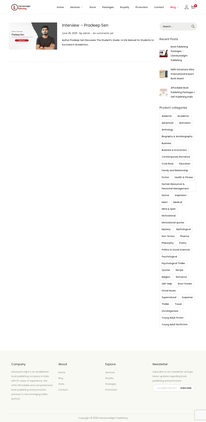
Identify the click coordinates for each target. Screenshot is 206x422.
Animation (185, 123)
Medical (177, 202)
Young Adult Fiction (172, 317)
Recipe (179, 270)
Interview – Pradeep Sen (85, 25)
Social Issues (169, 290)
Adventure (167, 123)
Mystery (166, 229)
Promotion (111, 389)
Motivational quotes (173, 222)
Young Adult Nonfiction (175, 324)
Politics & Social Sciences (176, 249)
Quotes (166, 270)
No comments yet (103, 33)
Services (110, 372)
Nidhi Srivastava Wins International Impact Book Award (182, 74)
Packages (110, 384)
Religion (166, 277)
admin (86, 33)
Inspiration (181, 195)
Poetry (183, 243)
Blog (60, 378)
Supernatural (169, 297)
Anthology (167, 129)
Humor (165, 195)
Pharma (184, 236)
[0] (193, 7)
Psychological (169, 256)
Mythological (183, 229)
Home (61, 372)
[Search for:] (178, 26)
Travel (178, 304)
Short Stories (185, 283)
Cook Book (167, 163)
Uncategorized (170, 311)
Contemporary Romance (176, 156)
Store (61, 384)
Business (166, 143)
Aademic (167, 116)
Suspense (187, 297)
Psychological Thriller (173, 263)
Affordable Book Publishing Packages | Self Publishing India (183, 92)
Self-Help (167, 283)
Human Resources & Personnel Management (175, 186)
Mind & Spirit (169, 209)
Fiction (165, 177)
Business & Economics (174, 150)
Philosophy (168, 243)
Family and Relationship (175, 170)
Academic (183, 116)
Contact (63, 389)
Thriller (165, 304)
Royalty (109, 378)
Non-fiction (168, 236)
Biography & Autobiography (177, 136)
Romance (181, 277)
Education (184, 163)
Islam (165, 202)
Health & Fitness (184, 177)
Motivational (169, 215)
